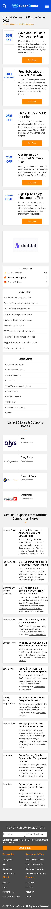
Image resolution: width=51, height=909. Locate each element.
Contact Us (7, 869)
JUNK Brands (12, 391)
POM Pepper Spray (15, 364)
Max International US (15, 369)
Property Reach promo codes (18, 320)
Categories (7, 859)
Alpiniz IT (10, 380)
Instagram (30, 892)
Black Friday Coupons (35, 859)
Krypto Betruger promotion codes (20, 342)
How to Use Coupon (11, 896)
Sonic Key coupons (37, 634)
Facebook (30, 882)
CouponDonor (17, 906)
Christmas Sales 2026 (35, 869)
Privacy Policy (8, 892)
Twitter (29, 896)
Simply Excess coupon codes (17, 297)
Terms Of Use (9, 873)
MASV (9, 412)
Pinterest (29, 887)
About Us (6, 882)
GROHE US (11, 402)
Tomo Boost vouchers (15, 325)
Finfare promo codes (14, 348)
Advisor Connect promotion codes (20, 303)
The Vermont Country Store (18, 385)
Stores (5, 864)
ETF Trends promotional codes (19, 331)
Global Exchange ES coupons (18, 314)
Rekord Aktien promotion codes (19, 336)
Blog (5, 887)
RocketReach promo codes (17, 308)
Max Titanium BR (14, 375)
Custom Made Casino (15, 407)
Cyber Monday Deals (34, 864)
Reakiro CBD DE (13, 396)
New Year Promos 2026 (36, 873)
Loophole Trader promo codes (32, 805)
